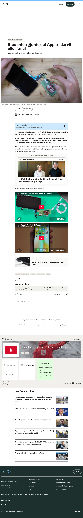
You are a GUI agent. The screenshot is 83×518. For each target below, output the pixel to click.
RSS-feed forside (34, 479)
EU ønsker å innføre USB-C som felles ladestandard (47, 132)
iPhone (33, 274)
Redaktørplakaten (43, 494)
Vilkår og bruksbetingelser (64, 486)
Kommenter (28, 108)
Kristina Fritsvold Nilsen (9, 481)
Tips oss (77, 471)
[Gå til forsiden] (6, 4)
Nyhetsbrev (60, 479)
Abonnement (5, 500)
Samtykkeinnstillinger (63, 483)
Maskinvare (40, 274)
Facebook (32, 483)
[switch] (65, 126)
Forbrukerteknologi (15, 39)
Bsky (30, 489)
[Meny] (77, 4)
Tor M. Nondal (6, 488)
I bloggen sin (19, 147)
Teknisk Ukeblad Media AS (16, 511)
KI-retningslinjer (61, 489)
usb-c (48, 274)
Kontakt (4, 505)
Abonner (70, 4)
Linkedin (31, 486)
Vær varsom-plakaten (27, 494)
